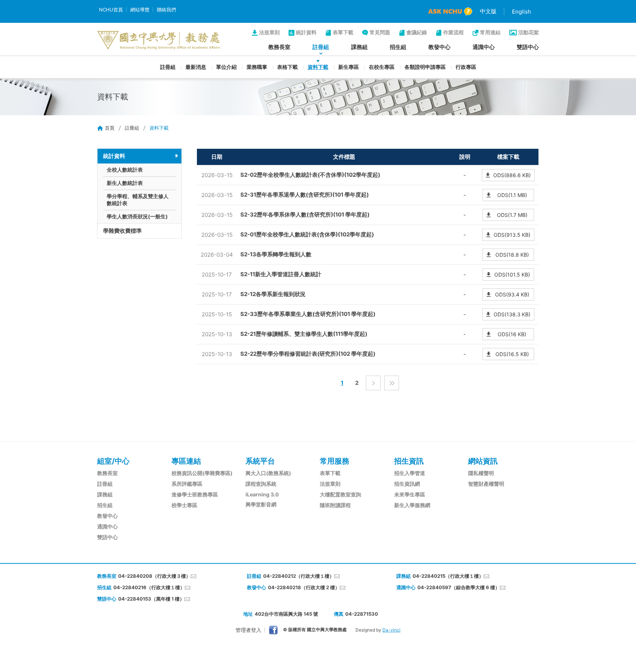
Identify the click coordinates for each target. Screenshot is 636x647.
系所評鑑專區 (187, 484)
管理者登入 (248, 630)
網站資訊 (483, 461)
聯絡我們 (166, 10)
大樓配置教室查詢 (340, 494)
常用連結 (490, 32)
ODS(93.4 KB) (512, 294)
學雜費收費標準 (122, 230)
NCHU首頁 (111, 10)
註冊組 (320, 46)
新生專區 (348, 67)
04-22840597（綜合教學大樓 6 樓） (458, 587)
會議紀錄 (416, 32)
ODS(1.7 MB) (512, 215)
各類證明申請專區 (425, 67)
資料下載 (318, 67)
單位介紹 (226, 67)
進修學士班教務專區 (195, 494)
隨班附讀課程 (335, 505)
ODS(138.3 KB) (512, 314)
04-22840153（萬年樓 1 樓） (151, 599)
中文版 (488, 11)
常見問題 (380, 32)
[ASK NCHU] (450, 11)
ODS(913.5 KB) (512, 235)
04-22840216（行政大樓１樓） (149, 587)
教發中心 (439, 46)
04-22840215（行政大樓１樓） (448, 576)
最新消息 (196, 67)
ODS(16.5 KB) (512, 354)
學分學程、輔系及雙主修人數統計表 (138, 199)
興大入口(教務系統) (268, 473)
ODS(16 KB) (512, 334)
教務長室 (279, 46)
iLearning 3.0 (262, 494)
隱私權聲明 (481, 473)
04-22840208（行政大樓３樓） (154, 576)
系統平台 (260, 461)
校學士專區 (184, 505)
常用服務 (334, 461)
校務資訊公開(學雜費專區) (202, 473)
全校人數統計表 (125, 169)
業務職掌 (257, 67)
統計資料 (306, 32)
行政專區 (466, 67)
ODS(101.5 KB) (512, 274)
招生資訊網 (407, 484)
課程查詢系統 (260, 484)
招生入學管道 (409, 473)
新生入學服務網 (412, 505)
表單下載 (343, 32)
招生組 (398, 46)
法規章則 (269, 32)
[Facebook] (273, 630)
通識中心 (484, 46)
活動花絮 (528, 32)
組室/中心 (113, 461)
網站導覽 (139, 10)
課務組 (359, 46)
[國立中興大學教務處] (158, 40)
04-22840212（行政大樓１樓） (298, 576)
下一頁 (373, 383)
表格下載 (287, 67)
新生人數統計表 (125, 183)
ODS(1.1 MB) (512, 195)
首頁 (109, 128)
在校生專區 (382, 67)
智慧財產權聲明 (486, 484)
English (521, 11)
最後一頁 (391, 383)
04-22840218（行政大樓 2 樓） (304, 587)
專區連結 (186, 461)
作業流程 (453, 32)
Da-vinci (391, 630)
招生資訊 (409, 461)
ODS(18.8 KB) (512, 255)
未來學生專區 (409, 494)
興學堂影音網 (260, 504)
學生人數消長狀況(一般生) (137, 216)
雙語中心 (528, 46)
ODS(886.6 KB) (512, 175)
